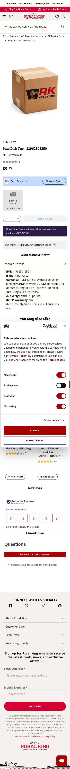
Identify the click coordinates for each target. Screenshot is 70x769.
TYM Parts (9, 142)
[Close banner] (65, 326)
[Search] (63, 27)
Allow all (35, 430)
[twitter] (27, 606)
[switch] (61, 385)
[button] (35, 264)
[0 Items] (63, 16)
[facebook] (10, 606)
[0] (63, 16)
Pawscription (42, 3)
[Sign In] (57, 16)
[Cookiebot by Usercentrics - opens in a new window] (43, 326)
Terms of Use (56, 359)
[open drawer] (4, 16)
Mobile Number (15, 687)
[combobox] (35, 26)
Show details (51, 420)
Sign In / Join (54, 181)
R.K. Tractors (25, 3)
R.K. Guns (11, 3)
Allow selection (35, 440)
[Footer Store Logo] (35, 750)
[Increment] (18, 219)
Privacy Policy (17, 355)
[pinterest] (60, 606)
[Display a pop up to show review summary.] (27, 454)
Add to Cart (17, 476)
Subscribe (35, 706)
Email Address (14, 669)
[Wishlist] (10, 16)
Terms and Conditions (29, 736)
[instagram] (43, 606)
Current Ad (57, 3)
